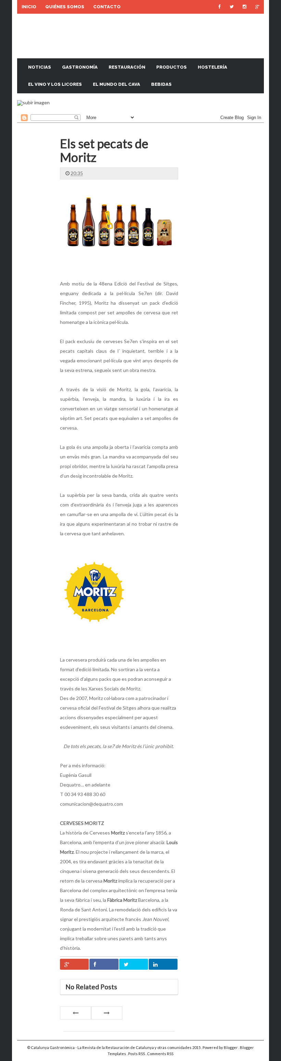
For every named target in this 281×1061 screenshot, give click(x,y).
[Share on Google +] (74, 964)
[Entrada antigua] (106, 1012)
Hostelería (212, 67)
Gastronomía (80, 67)
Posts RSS (137, 1053)
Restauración (127, 67)
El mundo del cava (116, 84)
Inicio (29, 6)
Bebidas (161, 84)
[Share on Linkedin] (163, 964)
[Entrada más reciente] (75, 1012)
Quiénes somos (64, 6)
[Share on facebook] (103, 964)
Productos (171, 67)
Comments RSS (160, 1053)
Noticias (39, 67)
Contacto (107, 6)
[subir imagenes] (33, 102)
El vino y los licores (55, 84)
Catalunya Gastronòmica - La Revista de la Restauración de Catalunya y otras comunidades (111, 1047)
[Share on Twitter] (133, 964)
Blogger (231, 1047)
